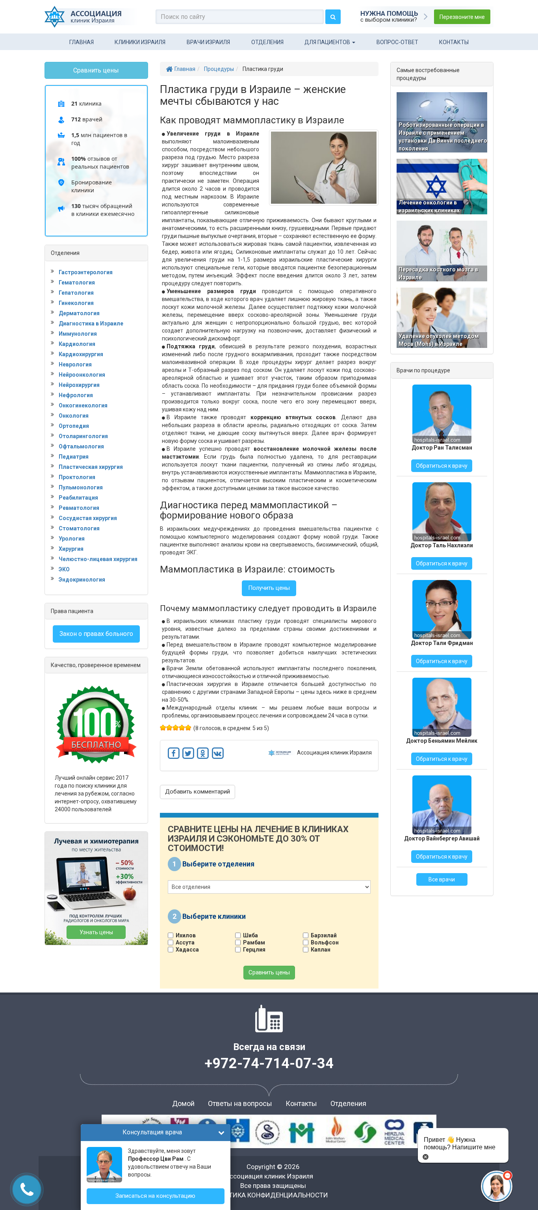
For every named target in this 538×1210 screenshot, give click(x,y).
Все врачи (442, 879)
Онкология (74, 416)
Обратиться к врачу (442, 466)
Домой (183, 1103)
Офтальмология (81, 446)
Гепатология (76, 293)
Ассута (185, 942)
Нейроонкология (82, 375)
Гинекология (76, 303)
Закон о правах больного (96, 634)
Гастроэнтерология (86, 272)
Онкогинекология (83, 405)
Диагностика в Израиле (91, 323)
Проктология (77, 477)
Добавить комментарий (197, 791)
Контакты (454, 42)
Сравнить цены (269, 972)
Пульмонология (81, 487)
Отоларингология (83, 436)
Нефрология (76, 395)
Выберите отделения (218, 864)
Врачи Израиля (208, 42)
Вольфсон (325, 942)
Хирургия (71, 549)
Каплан (320, 949)
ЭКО (64, 569)
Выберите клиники (214, 916)
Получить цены (269, 587)
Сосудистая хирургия (88, 518)
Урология (72, 538)
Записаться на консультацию (155, 1195)
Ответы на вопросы (240, 1103)
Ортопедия (74, 426)
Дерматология (79, 313)
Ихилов (186, 935)
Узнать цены (96, 932)
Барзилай (324, 935)
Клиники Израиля (140, 42)
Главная (81, 42)
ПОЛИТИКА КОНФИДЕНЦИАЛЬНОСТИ (269, 1195)
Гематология (77, 282)
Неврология (75, 364)
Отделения (267, 42)
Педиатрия (74, 457)
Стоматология (79, 528)
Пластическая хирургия (91, 467)
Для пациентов (327, 42)
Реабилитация (78, 497)
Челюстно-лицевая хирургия (98, 559)
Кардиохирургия (81, 354)
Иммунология (78, 334)
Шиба (250, 935)
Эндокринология (82, 579)
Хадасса (187, 949)
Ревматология (79, 508)
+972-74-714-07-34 (269, 1063)
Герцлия (254, 949)
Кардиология (77, 344)
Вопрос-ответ (397, 42)
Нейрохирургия (79, 385)
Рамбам (254, 942)
